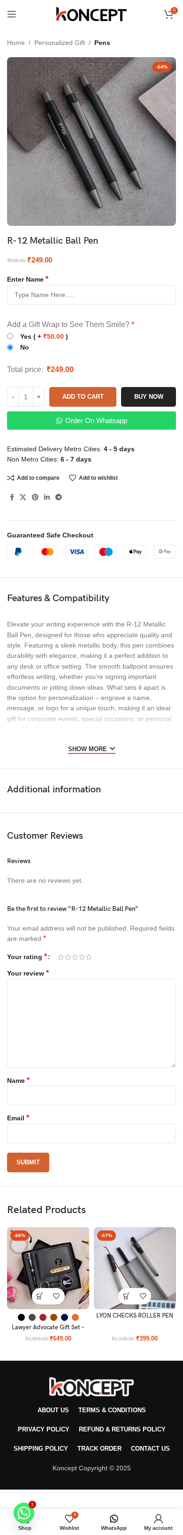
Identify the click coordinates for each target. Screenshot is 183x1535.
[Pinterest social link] (35, 497)
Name (18, 1080)
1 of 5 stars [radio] (60, 957)
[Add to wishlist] (56, 1296)
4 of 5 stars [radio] (81, 957)
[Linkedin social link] (47, 497)
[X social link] (23, 497)
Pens (102, 42)
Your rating (27, 957)
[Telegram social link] (59, 497)
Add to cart (83, 396)
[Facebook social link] (12, 497)
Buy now (148, 396)
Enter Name (27, 279)
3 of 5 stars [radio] (74, 957)
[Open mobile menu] (11, 14)
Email (18, 1118)
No (24, 347)
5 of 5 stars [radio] (88, 957)
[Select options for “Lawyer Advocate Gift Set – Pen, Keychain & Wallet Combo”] (40, 1296)
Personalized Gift (59, 42)
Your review (28, 973)
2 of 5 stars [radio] (67, 957)
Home (16, 42)
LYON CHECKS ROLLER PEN (134, 1315)
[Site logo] (91, 13)
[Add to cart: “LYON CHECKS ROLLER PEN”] (126, 1296)
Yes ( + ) (44, 336)
